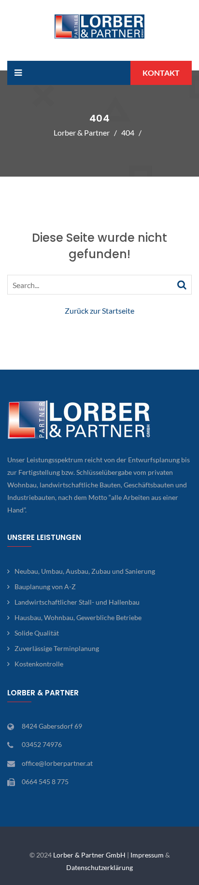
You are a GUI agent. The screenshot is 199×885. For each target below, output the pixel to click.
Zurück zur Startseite (99, 310)
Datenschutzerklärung (99, 867)
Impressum (147, 855)
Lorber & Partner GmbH (89, 855)
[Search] (182, 284)
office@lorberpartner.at (57, 763)
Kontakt (161, 72)
